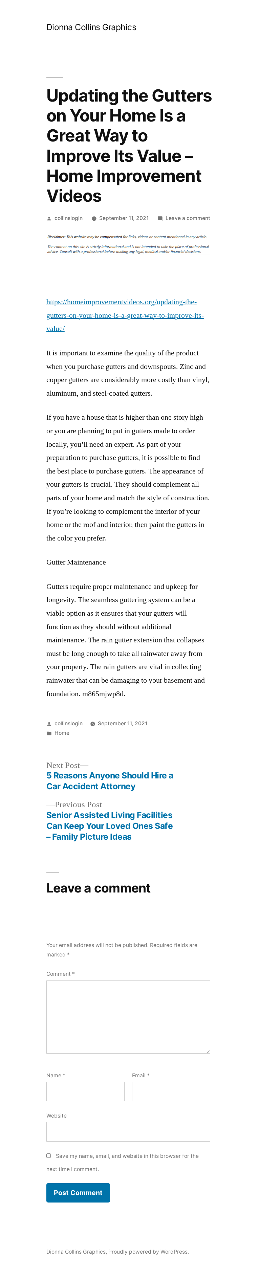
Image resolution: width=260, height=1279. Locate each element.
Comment (60, 974)
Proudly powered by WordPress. (148, 1252)
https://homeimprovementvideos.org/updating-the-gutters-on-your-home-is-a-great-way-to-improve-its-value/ (125, 315)
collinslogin (69, 218)
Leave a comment (188, 218)
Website (56, 1115)
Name (55, 1075)
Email (141, 1075)
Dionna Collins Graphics (91, 27)
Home (62, 733)
